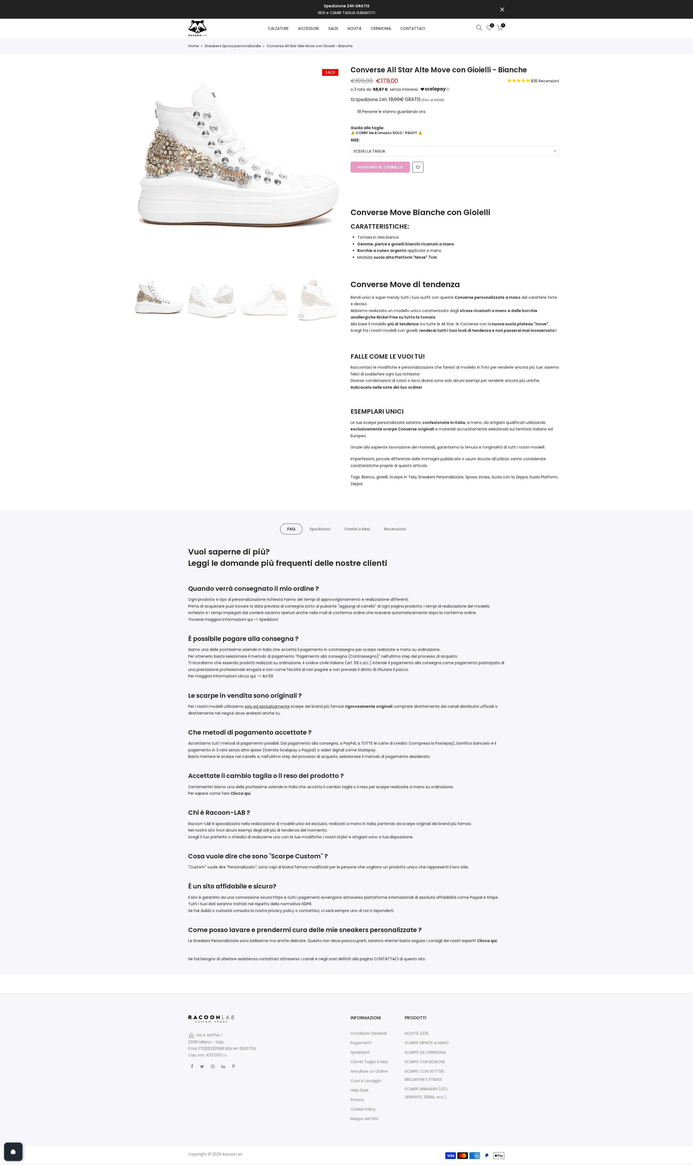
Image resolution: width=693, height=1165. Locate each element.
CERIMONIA (381, 28)
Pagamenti (361, 1043)
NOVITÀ (354, 28)
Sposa (471, 477)
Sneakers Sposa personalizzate (233, 46)
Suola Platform (543, 477)
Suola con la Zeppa (510, 477)
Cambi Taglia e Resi (369, 1062)
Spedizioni (319, 529)
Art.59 (267, 676)
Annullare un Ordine (369, 1071)
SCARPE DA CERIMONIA (425, 1052)
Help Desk (360, 1090)
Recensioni (395, 529)
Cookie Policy (363, 1109)
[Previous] (143, 169)
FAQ (291, 529)
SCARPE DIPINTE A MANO (427, 1043)
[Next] (333, 169)
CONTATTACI (412, 28)
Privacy (357, 1099)
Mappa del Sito (364, 1118)
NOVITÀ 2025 (417, 1033)
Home (193, 46)
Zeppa (356, 483)
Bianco (368, 477)
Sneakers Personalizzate (440, 477)
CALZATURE (278, 28)
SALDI (333, 28)
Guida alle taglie (367, 128)
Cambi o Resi (357, 529)
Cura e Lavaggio (366, 1080)
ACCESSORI (308, 28)
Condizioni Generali (369, 1033)
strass (484, 477)
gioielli (382, 477)
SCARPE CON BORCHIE (425, 1062)
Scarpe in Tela (403, 477)
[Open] (13, 1152)
